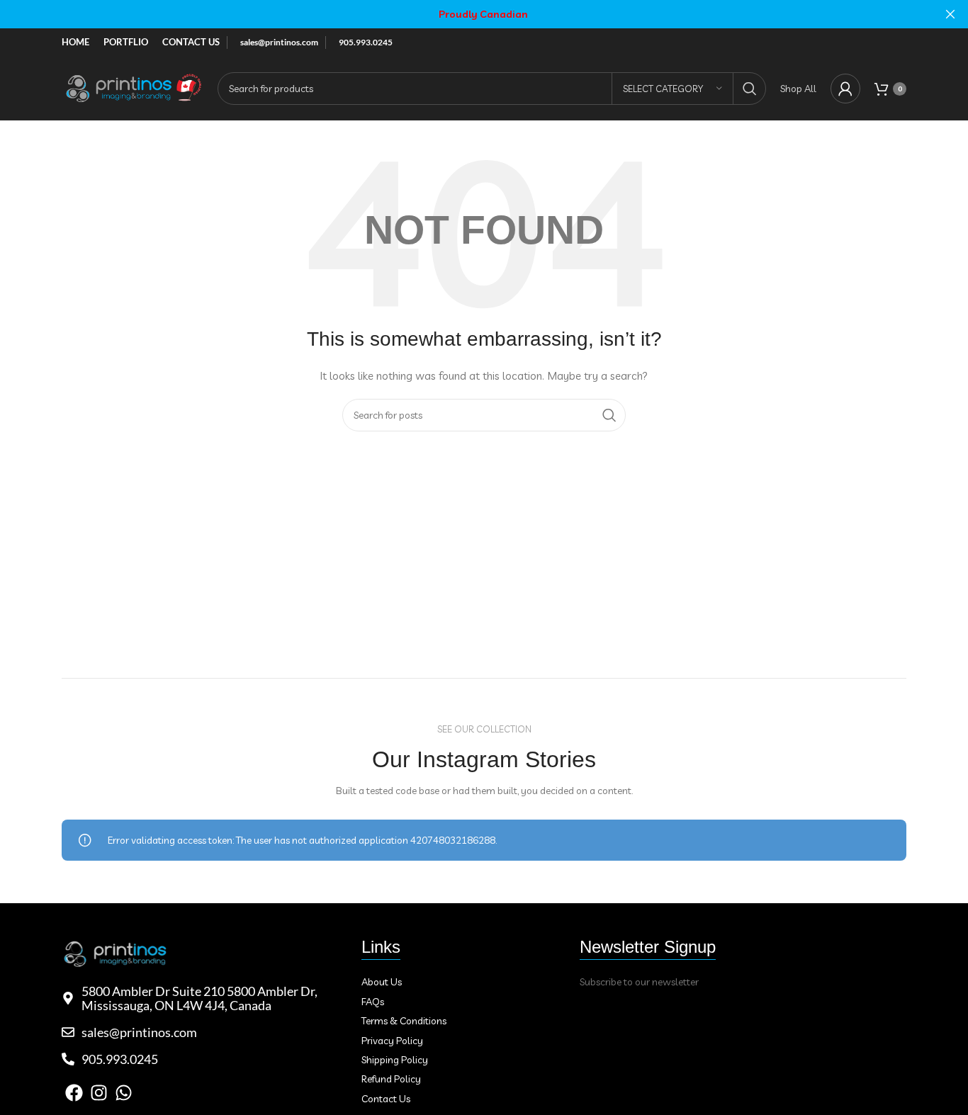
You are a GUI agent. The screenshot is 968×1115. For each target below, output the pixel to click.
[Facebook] (74, 1092)
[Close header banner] (950, 14)
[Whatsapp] (123, 1092)
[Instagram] (98, 1092)
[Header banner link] (462, 14)
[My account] (845, 88)
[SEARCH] (749, 88)
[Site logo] (132, 87)
